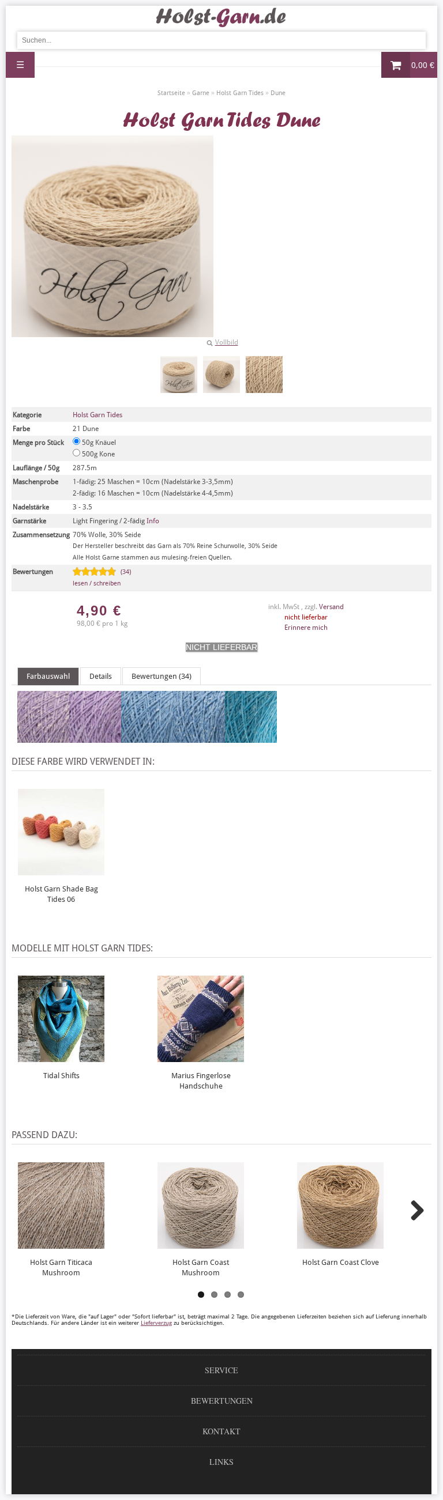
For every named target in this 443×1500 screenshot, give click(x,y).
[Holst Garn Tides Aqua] (251, 738)
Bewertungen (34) (162, 676)
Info (153, 521)
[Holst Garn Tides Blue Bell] (199, 738)
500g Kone (97, 454)
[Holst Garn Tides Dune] (178, 374)
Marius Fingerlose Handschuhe (201, 1080)
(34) (102, 577)
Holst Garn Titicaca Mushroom (61, 1267)
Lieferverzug (156, 1323)
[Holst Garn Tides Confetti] (43, 738)
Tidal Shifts (61, 1075)
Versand (331, 607)
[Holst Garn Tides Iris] (95, 738)
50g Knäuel (98, 443)
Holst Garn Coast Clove (340, 1262)
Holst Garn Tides (97, 415)
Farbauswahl (48, 676)
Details (100, 676)
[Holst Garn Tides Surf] (147, 738)
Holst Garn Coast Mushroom (200, 1267)
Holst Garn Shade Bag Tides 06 (61, 894)
